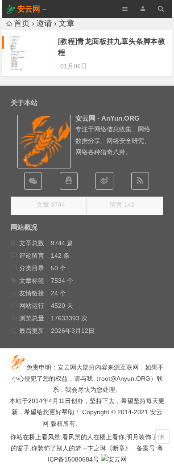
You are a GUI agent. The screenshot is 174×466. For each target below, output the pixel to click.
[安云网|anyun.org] (114, 459)
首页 (22, 23)
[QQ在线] (69, 181)
